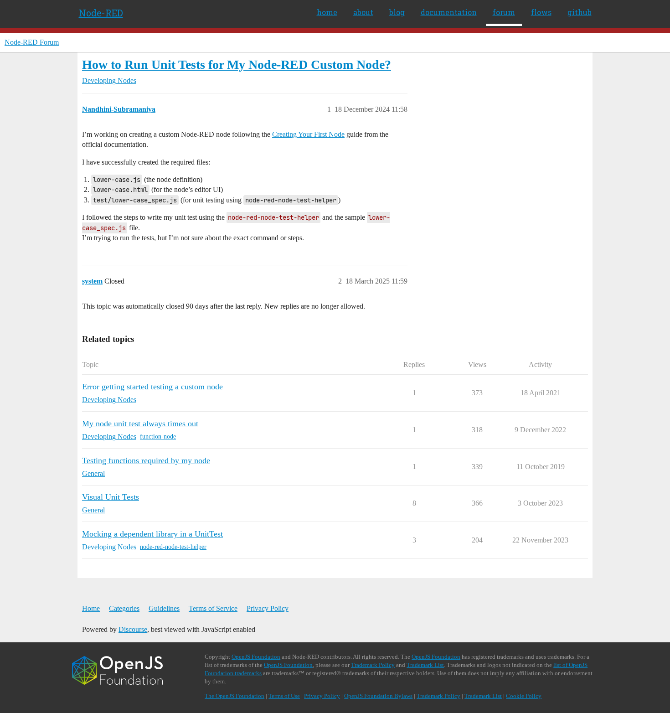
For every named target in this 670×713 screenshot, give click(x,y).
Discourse (133, 629)
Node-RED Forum (32, 42)
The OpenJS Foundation (234, 695)
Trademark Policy (373, 664)
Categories (124, 608)
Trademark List (425, 664)
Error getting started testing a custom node (152, 386)
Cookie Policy (523, 695)
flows (541, 12)
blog (397, 12)
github (579, 12)
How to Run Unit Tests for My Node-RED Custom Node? (236, 64)
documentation (449, 12)
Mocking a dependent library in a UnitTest (152, 533)
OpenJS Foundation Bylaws (378, 695)
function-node (158, 436)
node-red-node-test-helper (173, 546)
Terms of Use (284, 695)
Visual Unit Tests (110, 496)
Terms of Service (213, 608)
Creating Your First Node (308, 134)
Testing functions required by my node (146, 460)
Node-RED (101, 13)
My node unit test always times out (140, 423)
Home (91, 608)
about (363, 12)
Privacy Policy (268, 608)
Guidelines (164, 608)
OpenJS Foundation (256, 656)
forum (504, 12)
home (327, 12)
